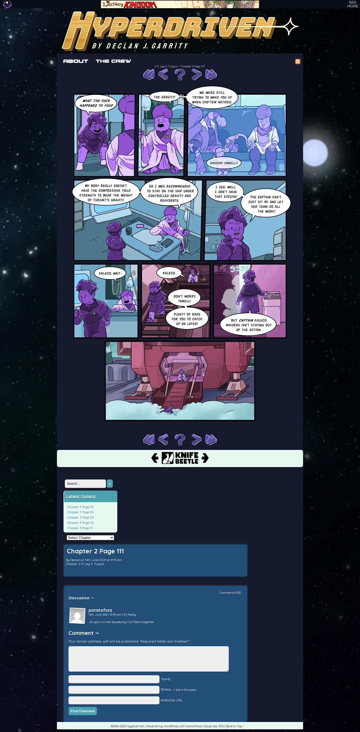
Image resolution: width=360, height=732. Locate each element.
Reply (132, 614)
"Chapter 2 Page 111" (192, 66)
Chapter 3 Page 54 (80, 512)
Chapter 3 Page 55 (80, 507)
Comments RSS (230, 593)
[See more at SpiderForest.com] (352, 4)
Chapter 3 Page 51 (80, 528)
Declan (75, 560)
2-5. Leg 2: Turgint (166, 66)
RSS (221, 726)
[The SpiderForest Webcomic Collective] (7, 4)
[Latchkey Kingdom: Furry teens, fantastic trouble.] (180, 4)
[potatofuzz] (77, 615)
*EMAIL (178, 689)
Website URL (171, 700)
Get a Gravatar (186, 690)
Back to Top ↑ (235, 726)
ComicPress (193, 726)
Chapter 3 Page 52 (80, 523)
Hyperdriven (180, 31)
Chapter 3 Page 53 (80, 517)
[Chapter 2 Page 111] (180, 431)
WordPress (171, 726)
